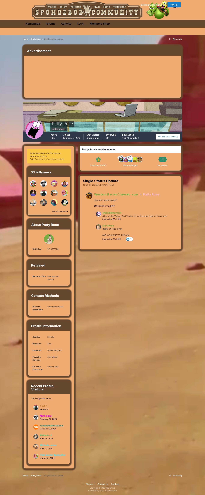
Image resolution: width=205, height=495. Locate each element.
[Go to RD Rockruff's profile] (43, 202)
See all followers (59, 211)
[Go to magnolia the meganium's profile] (64, 202)
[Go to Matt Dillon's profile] (43, 183)
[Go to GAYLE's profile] (43, 193)
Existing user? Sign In (152, 5)
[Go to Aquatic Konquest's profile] (54, 183)
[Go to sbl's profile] (33, 193)
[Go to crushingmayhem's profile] (98, 214)
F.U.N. (80, 23)
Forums (50, 23)
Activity (66, 23)
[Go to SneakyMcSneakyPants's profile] (35, 427)
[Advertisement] (78, 77)
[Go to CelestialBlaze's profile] (54, 202)
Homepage (33, 23)
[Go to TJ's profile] (33, 202)
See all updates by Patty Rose (99, 185)
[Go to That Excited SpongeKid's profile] (64, 193)
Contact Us (102, 484)
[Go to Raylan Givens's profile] (54, 193)
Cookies (115, 484)
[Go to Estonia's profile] (64, 183)
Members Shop (100, 23)
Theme (89, 484)
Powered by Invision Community (102, 490)
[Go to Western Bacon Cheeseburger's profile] (89, 195)
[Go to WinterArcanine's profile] (35, 446)
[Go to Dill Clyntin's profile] (98, 227)
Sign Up (174, 4)
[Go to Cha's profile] (33, 183)
